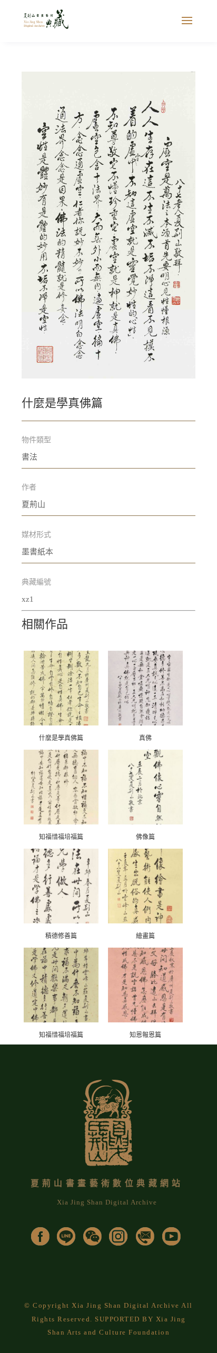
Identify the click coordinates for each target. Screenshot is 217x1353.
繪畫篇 (145, 936)
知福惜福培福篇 (61, 837)
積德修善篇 (61, 936)
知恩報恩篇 (145, 1035)
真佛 (145, 738)
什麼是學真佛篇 (61, 738)
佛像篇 (145, 837)
